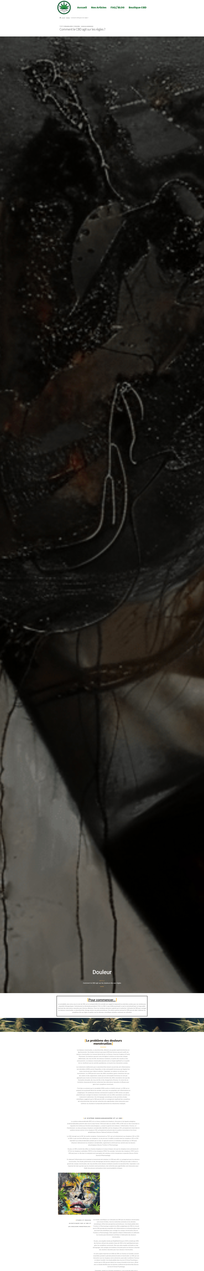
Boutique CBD (137, 7)
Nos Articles (98, 7)
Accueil (82, 7)
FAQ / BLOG (117, 7)
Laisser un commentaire (87, 26)
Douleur (68, 17)
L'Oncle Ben (77, 26)
